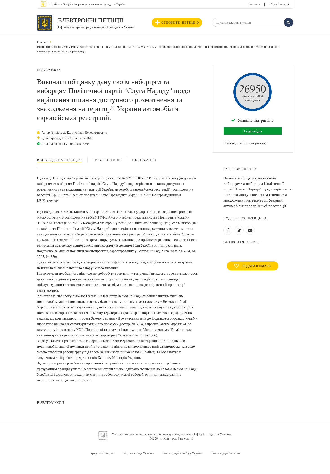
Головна (42, 42)
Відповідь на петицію (59, 160)
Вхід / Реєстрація (279, 4)
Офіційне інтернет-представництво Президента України (96, 27)
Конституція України (225, 453)
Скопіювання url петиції (241, 241)
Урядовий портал (102, 453)
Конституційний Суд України (183, 453)
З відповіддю (252, 131)
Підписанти (144, 160)
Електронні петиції (90, 20)
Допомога (254, 4)
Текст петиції (107, 160)
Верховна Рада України (138, 453)
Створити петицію (180, 22)
